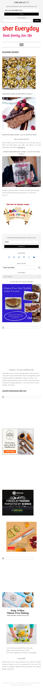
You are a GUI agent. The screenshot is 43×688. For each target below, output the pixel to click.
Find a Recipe (22, 18)
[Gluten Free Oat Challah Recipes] (21, 303)
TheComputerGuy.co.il (25, 685)
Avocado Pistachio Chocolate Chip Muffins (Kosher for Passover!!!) (17, 94)
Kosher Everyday (21, 31)
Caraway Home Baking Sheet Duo (14, 391)
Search (37, 21)
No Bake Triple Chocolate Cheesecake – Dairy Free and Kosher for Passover (19, 135)
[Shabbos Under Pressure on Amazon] (21, 171)
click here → (21, 147)
